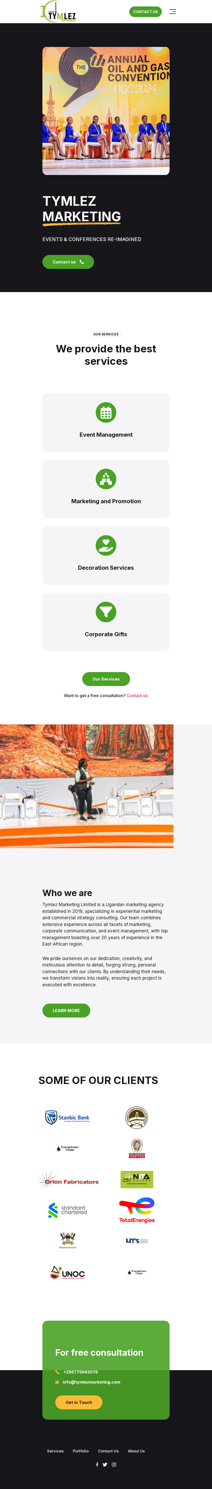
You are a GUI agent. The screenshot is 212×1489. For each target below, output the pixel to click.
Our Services (106, 679)
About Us (136, 1451)
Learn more (66, 1010)
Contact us (64, 261)
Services (55, 1451)
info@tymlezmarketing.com (91, 1382)
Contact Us (108, 1451)
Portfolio (81, 1451)
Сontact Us (145, 12)
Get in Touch (79, 1402)
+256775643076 (80, 1372)
